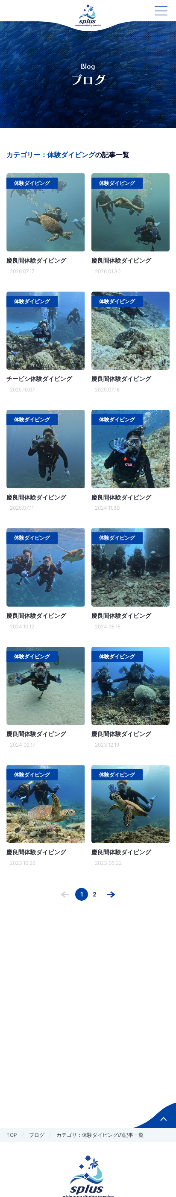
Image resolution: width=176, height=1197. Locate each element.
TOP (11, 1135)
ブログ (36, 1135)
